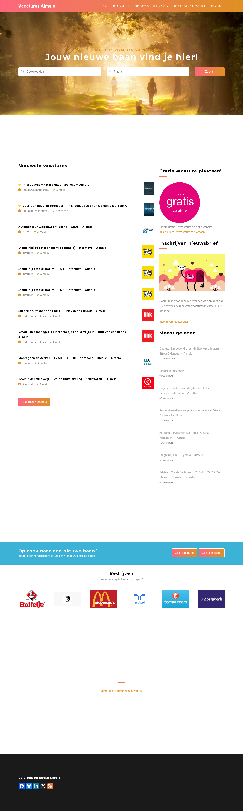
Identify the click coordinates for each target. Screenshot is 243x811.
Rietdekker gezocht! (171, 371)
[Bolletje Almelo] (31, 599)
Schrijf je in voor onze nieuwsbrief (121, 691)
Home (104, 6)
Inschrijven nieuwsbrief (189, 6)
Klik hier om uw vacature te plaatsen (182, 232)
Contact (216, 6)
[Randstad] (139, 599)
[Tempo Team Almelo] (175, 599)
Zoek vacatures (184, 553)
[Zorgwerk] (211, 599)
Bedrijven (119, 6)
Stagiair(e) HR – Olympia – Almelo (181, 455)
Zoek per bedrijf (212, 553)
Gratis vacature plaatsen (151, 6)
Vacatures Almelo (36, 6)
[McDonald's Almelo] (103, 599)
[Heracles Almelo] (67, 599)
